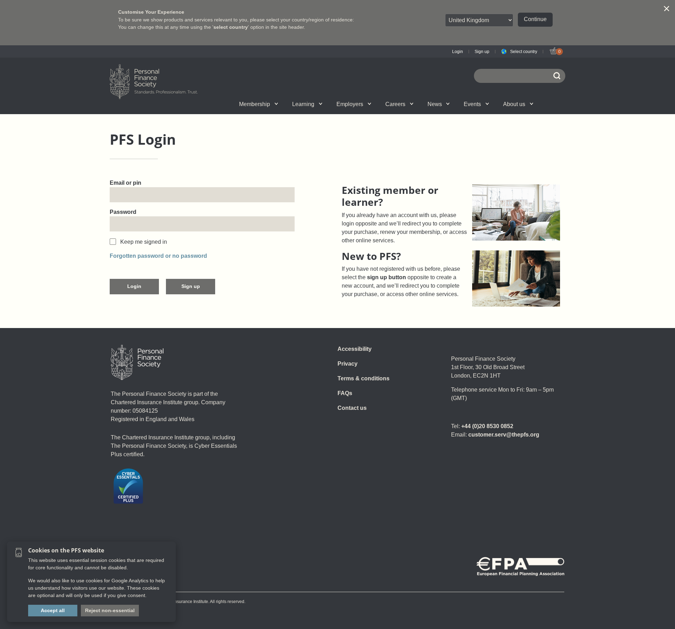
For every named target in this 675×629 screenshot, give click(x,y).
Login (457, 51)
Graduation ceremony (498, 104)
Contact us (352, 408)
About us (514, 104)
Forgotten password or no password (158, 256)
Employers (349, 104)
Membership (254, 104)
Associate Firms (230, 104)
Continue (535, 19)
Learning (303, 104)
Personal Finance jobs (420, 104)
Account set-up (329, 104)
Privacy (348, 364)
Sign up (482, 51)
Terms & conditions (364, 378)
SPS (381, 104)
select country (230, 27)
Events (472, 104)
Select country (523, 51)
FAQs (345, 393)
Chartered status (181, 104)
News (435, 104)
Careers (395, 104)
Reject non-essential (110, 610)
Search (454, 104)
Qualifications (225, 104)
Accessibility (355, 349)
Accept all (53, 610)
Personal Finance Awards (494, 104)
